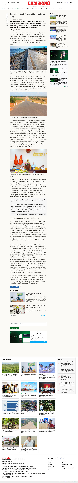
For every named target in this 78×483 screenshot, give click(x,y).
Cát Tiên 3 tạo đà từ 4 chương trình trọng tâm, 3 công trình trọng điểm (46, 413)
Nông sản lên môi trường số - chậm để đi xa (35, 294)
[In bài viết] (7, 26)
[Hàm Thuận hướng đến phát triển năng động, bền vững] (10, 441)
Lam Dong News (73, 5)
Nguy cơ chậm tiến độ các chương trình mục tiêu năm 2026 (28, 431)
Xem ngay (43, 315)
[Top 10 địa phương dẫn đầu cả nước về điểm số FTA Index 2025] (10, 405)
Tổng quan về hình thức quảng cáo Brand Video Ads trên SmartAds (35, 307)
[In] (21, 287)
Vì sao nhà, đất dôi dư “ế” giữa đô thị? (28, 412)
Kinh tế (16, 8)
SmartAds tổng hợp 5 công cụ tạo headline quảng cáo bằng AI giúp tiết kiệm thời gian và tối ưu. (38, 338)
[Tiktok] (58, 458)
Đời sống (20, 8)
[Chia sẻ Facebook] (7, 21)
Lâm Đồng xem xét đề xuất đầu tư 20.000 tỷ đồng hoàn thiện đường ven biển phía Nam (67, 384)
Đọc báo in (5, 4)
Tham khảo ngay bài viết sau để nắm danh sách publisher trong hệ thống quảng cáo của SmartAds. (58, 83)
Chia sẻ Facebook (15, 286)
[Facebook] (64, 458)
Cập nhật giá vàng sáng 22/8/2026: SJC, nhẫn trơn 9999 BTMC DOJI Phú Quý (62, 23)
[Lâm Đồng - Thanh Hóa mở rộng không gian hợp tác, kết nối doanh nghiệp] (10, 387)
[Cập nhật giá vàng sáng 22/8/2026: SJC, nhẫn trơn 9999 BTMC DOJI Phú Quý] (53, 23)
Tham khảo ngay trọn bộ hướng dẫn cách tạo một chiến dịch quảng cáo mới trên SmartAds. (58, 74)
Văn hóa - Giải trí (39, 8)
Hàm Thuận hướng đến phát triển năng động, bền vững (9, 448)
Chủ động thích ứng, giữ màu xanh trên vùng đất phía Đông (61, 17)
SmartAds (14, 315)
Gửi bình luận (14, 328)
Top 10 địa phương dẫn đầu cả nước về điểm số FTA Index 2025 (10, 412)
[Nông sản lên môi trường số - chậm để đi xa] (17, 297)
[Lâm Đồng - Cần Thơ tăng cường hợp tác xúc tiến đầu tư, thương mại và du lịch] (47, 387)
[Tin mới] (6, 2)
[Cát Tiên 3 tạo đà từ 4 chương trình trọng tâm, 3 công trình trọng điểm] (47, 405)
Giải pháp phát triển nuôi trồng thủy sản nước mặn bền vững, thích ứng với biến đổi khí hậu (61, 30)
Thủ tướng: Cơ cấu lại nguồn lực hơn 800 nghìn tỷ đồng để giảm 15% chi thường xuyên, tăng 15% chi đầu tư (29, 450)
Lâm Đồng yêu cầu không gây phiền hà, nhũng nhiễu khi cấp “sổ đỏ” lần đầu (67, 377)
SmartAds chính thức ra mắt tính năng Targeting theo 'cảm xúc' (58, 62)
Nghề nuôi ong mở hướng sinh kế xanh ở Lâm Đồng (10, 430)
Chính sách (48, 8)
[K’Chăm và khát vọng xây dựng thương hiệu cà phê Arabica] (47, 423)
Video (63, 8)
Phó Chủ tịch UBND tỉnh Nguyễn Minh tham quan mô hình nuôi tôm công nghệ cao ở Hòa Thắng (61, 38)
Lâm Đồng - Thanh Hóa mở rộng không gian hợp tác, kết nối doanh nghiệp (9, 395)
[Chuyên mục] (3, 2)
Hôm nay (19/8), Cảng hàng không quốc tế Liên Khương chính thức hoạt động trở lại (67, 364)
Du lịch (44, 8)
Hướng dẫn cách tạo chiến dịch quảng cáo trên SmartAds (62, 70)
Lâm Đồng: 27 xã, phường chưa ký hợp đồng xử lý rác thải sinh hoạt (62, 45)
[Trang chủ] (3, 8)
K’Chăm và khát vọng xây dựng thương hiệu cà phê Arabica (47, 430)
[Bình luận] (7, 23)
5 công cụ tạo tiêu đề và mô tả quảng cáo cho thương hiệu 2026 (38, 335)
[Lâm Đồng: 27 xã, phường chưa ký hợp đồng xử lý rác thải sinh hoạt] (53, 45)
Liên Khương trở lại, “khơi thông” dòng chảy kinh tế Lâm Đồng (28, 395)
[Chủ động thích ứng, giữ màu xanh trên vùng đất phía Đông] (53, 17)
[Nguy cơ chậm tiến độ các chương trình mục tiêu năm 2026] (29, 423)
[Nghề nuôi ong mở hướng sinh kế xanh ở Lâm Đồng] (10, 423)
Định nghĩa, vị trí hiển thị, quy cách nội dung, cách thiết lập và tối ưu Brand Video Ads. (36, 311)
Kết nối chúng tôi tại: (52, 458)
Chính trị (9, 8)
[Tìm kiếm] (8, 2)
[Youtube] (61, 458)
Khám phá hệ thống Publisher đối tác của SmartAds (62, 79)
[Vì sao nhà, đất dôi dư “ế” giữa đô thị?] (29, 405)
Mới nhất (6, 8)
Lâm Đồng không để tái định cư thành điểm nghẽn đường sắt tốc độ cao (67, 370)
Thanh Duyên (12, 19)
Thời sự (13, 8)
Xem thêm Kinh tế (7, 359)
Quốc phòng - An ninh (31, 8)
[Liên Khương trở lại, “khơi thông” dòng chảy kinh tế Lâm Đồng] (29, 387)
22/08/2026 (15, 2)
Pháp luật (24, 8)
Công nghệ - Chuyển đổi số (56, 8)
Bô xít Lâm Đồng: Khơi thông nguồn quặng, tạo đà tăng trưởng (67, 391)
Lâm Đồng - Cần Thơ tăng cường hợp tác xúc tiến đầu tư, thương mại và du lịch (47, 395)
